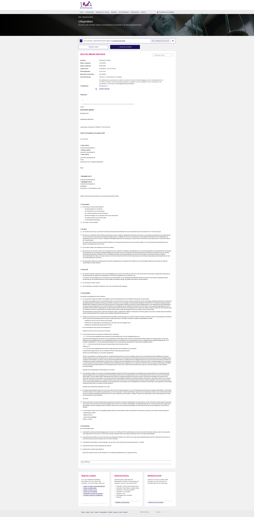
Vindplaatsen (84, 86)
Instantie (83, 60)
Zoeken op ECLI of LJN (90, 490)
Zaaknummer (84, 68)
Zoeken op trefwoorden (89, 488)
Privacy (92, 512)
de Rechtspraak (124, 12)
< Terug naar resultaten (125, 47)
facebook (165, 512)
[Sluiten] (173, 41)
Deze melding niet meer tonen (160, 41)
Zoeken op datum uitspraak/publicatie (94, 486)
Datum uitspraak (85, 63)
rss (150, 512)
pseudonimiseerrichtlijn (118, 41)
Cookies (96, 512)
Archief (120, 512)
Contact (143, 12)
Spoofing (110, 512)
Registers (114, 12)
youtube (173, 512)
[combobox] (163, 55)
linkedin (170, 512)
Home (82, 12)
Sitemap (87, 512)
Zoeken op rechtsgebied (90, 491)
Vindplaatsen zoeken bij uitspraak (93, 493)
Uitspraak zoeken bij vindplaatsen (93, 495)
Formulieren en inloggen (166, 12)
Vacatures (115, 512)
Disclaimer (125, 512)
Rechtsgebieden (85, 71)
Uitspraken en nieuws (102, 12)
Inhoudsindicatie (85, 77)
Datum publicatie (85, 66)
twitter (162, 512)
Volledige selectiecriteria (122, 502)
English (83, 512)
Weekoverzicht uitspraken (156, 502)
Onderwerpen (89, 12)
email (153, 512)
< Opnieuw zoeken (93, 47)
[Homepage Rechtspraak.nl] (85, 4)
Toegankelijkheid (103, 512)
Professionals (134, 12)
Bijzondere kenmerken (87, 74)
